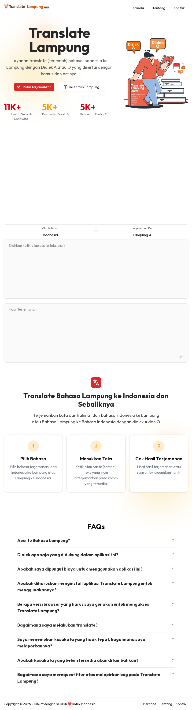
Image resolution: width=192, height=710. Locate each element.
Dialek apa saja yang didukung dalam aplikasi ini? (67, 554)
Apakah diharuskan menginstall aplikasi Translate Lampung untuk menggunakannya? (84, 587)
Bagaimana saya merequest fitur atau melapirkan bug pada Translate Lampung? (88, 678)
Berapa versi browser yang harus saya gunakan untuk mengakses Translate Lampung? (83, 607)
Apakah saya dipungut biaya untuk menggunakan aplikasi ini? (80, 569)
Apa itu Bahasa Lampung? (43, 540)
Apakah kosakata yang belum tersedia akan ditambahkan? (77, 660)
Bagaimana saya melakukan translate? (57, 625)
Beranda (137, 8)
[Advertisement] (96, 173)
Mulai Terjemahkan (37, 87)
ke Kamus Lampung (84, 87)
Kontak (179, 8)
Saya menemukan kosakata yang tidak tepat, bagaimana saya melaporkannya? (81, 643)
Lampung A (142, 235)
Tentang (158, 8)
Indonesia (50, 235)
